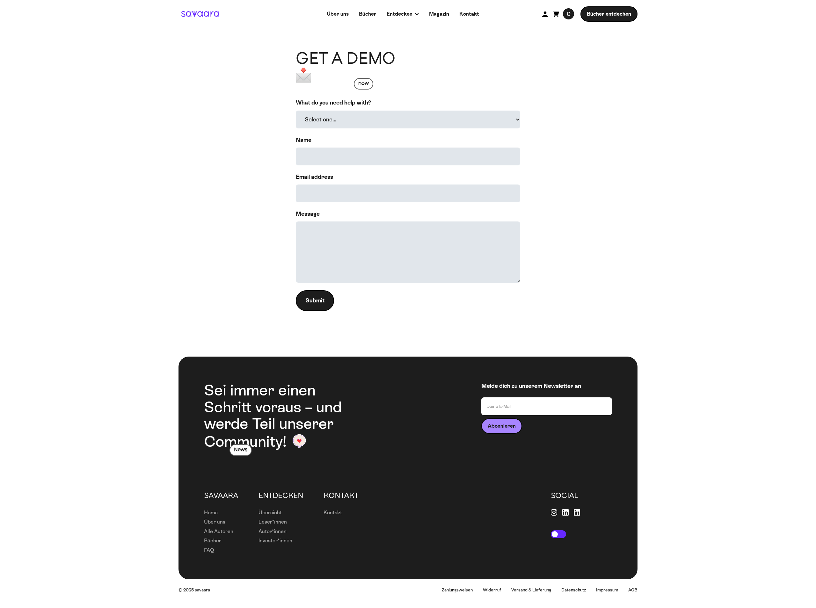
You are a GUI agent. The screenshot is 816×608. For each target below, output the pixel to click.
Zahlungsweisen (457, 589)
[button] (558, 534)
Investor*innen (275, 541)
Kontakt (333, 513)
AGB (633, 589)
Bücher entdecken (609, 14)
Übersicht (270, 513)
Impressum (607, 589)
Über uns (214, 522)
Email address (314, 176)
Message (308, 213)
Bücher (212, 541)
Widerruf (492, 589)
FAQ (209, 550)
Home (211, 513)
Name (303, 139)
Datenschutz (573, 589)
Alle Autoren (218, 531)
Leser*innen (273, 522)
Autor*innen (273, 531)
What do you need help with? (333, 102)
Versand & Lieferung (531, 589)
